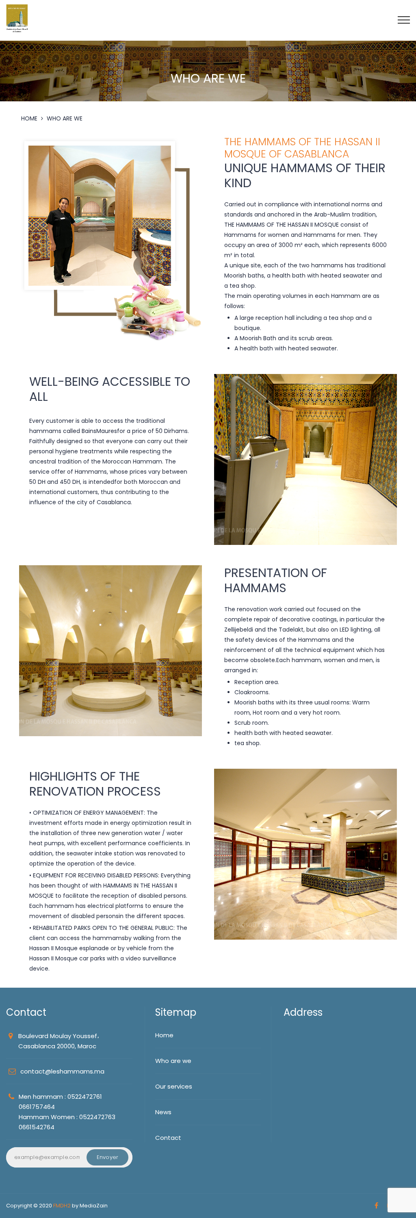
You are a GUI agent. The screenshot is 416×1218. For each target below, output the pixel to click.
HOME (29, 118)
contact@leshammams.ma (62, 1071)
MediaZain (94, 1205)
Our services (173, 1086)
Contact (168, 1137)
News (163, 1112)
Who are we (173, 1060)
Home (164, 1035)
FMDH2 (62, 1205)
